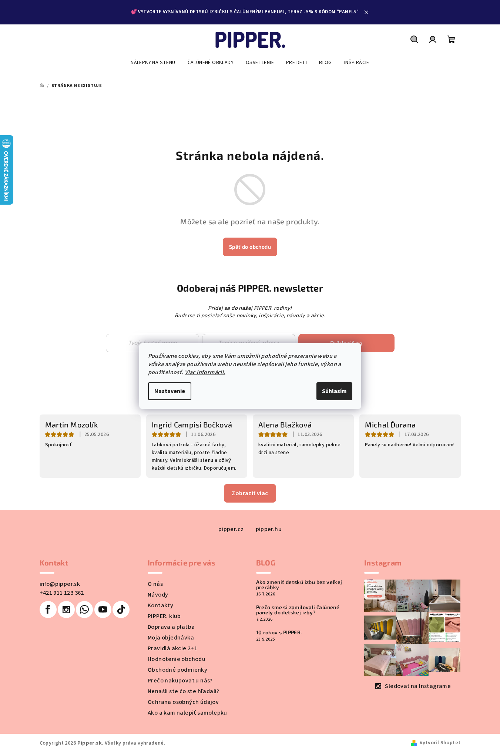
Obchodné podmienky (177, 670)
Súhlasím (334, 391)
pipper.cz (231, 529)
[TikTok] (121, 609)
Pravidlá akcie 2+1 (172, 648)
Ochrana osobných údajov (183, 702)
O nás (155, 584)
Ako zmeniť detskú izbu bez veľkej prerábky (299, 585)
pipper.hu (269, 529)
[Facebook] (48, 609)
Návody (158, 595)
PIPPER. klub (164, 616)
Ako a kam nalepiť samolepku (187, 713)
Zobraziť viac (250, 493)
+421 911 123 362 (62, 593)
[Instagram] (66, 609)
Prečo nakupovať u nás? (180, 681)
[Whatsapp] (84, 609)
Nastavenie (169, 391)
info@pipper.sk (60, 584)
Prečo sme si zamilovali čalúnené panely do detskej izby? (298, 610)
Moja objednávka (171, 638)
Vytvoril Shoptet (440, 742)
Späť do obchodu (250, 247)
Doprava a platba (171, 627)
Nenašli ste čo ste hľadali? (183, 691)
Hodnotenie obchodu (176, 659)
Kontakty (160, 605)
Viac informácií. (205, 372)
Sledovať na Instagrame (418, 686)
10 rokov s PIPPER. (279, 632)
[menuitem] (153, 62)
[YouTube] (102, 609)
